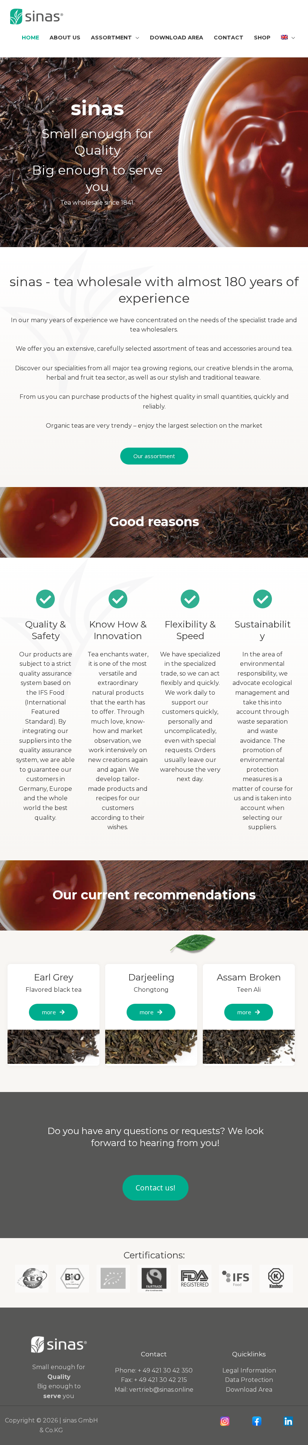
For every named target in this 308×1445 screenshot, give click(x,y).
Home (30, 37)
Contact (228, 37)
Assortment (111, 37)
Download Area (176, 37)
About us (65, 37)
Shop (262, 37)
